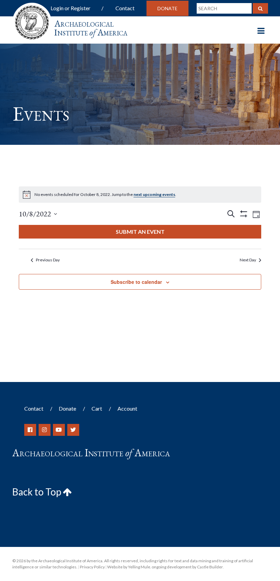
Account (127, 408)
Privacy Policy (92, 566)
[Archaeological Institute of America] (32, 20)
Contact (125, 8)
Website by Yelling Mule (128, 566)
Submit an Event (140, 231)
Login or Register (70, 8)
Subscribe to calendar (136, 281)
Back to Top (37, 492)
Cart (97, 408)
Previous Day (48, 259)
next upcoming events (154, 194)
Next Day (248, 259)
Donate (167, 8)
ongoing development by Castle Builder (187, 566)
